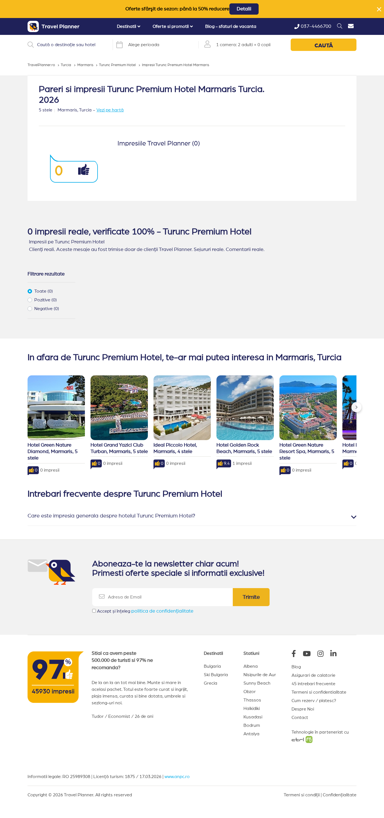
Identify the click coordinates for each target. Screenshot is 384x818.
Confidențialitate (339, 795)
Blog (296, 667)
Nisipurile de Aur (259, 675)
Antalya (251, 734)
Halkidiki (251, 708)
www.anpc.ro (177, 776)
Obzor (249, 691)
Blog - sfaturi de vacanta (230, 26)
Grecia (210, 683)
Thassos (252, 700)
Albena (250, 666)
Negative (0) (46, 308)
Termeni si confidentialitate (319, 692)
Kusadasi (252, 717)
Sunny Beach (256, 683)
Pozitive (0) (45, 300)
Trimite (251, 597)
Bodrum (251, 725)
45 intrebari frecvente (313, 684)
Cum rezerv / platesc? (314, 700)
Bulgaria (212, 666)
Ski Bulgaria (216, 675)
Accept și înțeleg (145, 611)
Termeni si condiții (302, 795)
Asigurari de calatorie (313, 675)
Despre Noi (303, 709)
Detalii (244, 9)
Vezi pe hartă (110, 110)
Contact (300, 717)
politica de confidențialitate (162, 611)
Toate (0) (43, 291)
